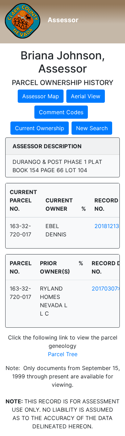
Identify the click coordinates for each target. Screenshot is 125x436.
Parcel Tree (62, 354)
